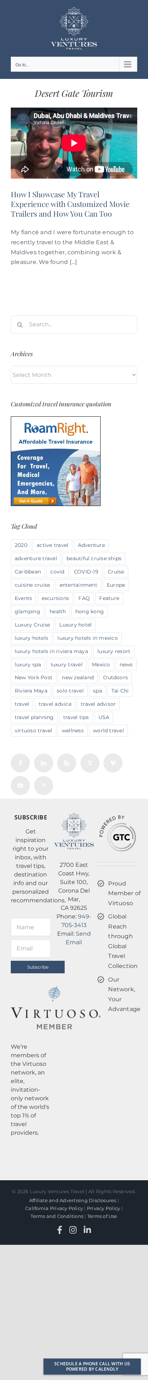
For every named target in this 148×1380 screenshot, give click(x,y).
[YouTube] (20, 785)
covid (57, 571)
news (126, 664)
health (58, 611)
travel (22, 704)
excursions (55, 598)
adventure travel (36, 558)
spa (97, 690)
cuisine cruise (32, 585)
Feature (109, 598)
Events (23, 598)
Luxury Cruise (32, 625)
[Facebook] (20, 762)
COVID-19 (86, 571)
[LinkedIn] (43, 762)
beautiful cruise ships (93, 558)
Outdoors (115, 677)
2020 (21, 545)
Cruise (116, 571)
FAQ (84, 598)
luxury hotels (31, 638)
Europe (116, 585)
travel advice (55, 704)
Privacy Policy (103, 1208)
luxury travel (67, 664)
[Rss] (66, 762)
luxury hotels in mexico (87, 638)
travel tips (76, 717)
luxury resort (113, 651)
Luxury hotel (75, 625)
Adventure (91, 545)
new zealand (78, 677)
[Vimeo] (112, 762)
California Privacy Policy (54, 1208)
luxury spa (28, 664)
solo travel (70, 690)
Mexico (101, 664)
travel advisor (98, 704)
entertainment (78, 585)
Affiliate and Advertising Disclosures (72, 1200)
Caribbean (28, 571)
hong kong (89, 611)
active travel (52, 545)
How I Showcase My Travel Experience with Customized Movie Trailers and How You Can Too (70, 204)
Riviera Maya (31, 690)
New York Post (33, 677)
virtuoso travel (33, 730)
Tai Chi (120, 690)
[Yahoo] (43, 785)
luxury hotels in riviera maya (51, 651)
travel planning (34, 717)
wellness (73, 730)
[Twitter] (90, 762)
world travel (108, 730)
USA (104, 717)
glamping (27, 611)
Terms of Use (102, 1216)
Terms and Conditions (57, 1216)
